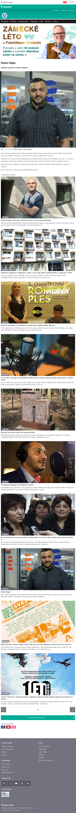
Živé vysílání (6, 764)
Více (56, 21)
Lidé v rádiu (43, 752)
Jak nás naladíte (44, 746)
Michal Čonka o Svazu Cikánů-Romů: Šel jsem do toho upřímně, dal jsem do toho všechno (36, 644)
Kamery (72, 10)
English (31, 808)
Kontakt (41, 757)
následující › (72, 709)
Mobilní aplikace (7, 772)
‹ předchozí (3, 709)
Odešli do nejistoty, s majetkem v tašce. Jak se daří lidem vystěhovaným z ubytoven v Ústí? (36, 273)
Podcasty (5, 770)
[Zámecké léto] (38, 41)
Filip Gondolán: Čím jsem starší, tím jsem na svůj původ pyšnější (26, 220)
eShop (4, 755)
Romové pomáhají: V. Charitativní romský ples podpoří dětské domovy (28, 325)
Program (55, 10)
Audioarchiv (64, 10)
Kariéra (41, 755)
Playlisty (34, 21)
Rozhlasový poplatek (46, 760)
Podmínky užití (23, 808)
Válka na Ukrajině (7, 746)
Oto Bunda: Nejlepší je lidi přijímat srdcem (17, 485)
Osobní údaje (12, 808)
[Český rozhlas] (7, 2)
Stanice (4, 752)
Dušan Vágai (5, 592)
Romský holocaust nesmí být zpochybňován (18, 432)
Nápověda (42, 749)
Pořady (13, 21)
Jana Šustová (8, 149)
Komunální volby (7, 749)
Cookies (4, 808)
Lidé (41, 21)
